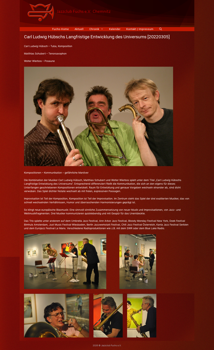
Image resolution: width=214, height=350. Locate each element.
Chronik (94, 29)
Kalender (115, 29)
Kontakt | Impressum (139, 29)
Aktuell (79, 29)
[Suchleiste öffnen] (160, 29)
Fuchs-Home (60, 29)
